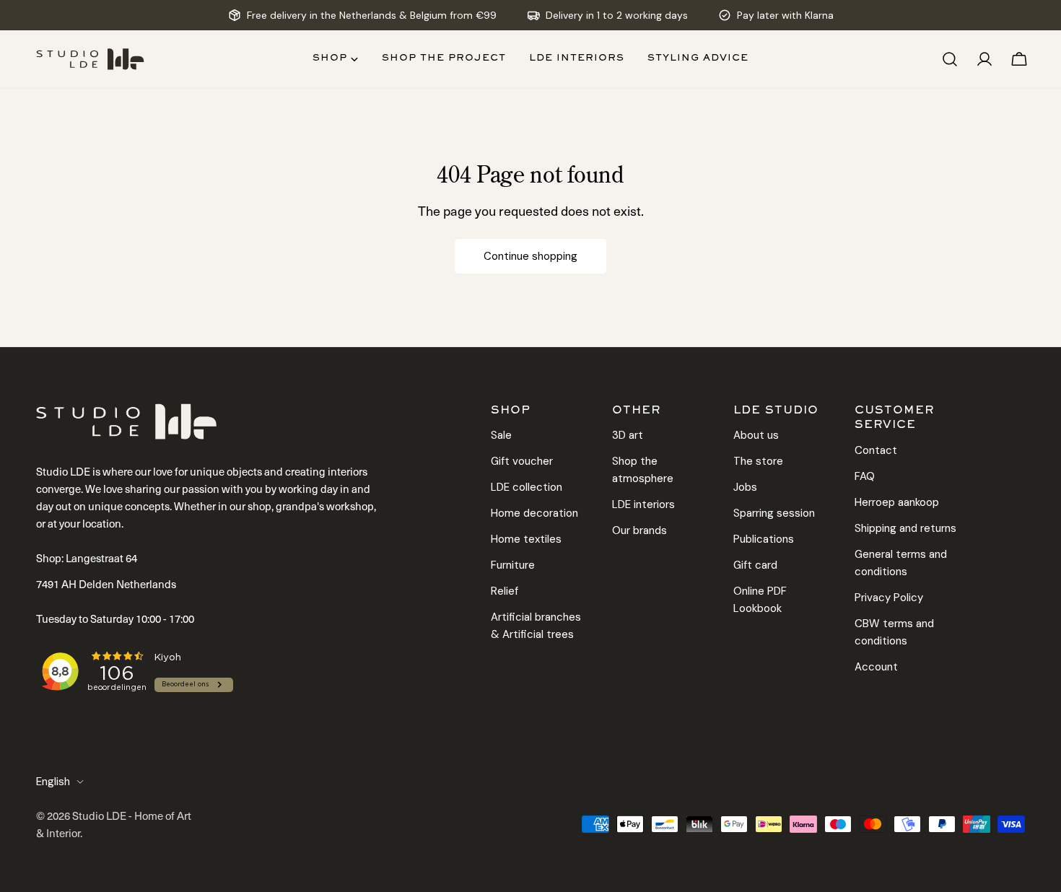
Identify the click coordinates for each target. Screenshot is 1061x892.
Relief (504, 591)
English (53, 781)
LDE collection (526, 487)
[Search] (949, 59)
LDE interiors (643, 504)
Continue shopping (530, 256)
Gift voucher (522, 461)
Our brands (639, 530)
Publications (763, 539)
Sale (501, 435)
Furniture (513, 565)
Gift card (755, 565)
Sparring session (774, 513)
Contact (876, 450)
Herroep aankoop (897, 502)
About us (756, 435)
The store (758, 461)
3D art (627, 435)
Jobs (745, 487)
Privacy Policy (889, 597)
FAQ (865, 476)
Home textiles (526, 539)
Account (876, 667)
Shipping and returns (905, 528)
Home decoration (534, 513)
